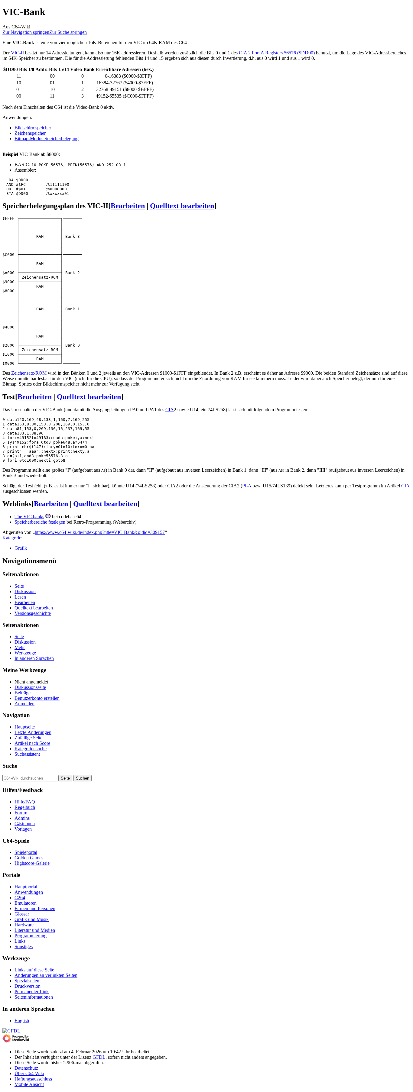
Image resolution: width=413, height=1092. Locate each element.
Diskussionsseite (30, 687)
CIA (169, 409)
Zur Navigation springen (25, 32)
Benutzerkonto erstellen (37, 698)
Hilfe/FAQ (25, 801)
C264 (20, 897)
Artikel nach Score (32, 743)
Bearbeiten (128, 206)
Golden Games (29, 857)
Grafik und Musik (32, 919)
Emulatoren (26, 903)
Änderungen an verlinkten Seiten (46, 975)
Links (20, 941)
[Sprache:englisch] (48, 516)
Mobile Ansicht (29, 1084)
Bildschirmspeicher (33, 127)
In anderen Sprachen (34, 658)
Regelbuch (25, 807)
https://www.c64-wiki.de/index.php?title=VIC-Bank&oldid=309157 (100, 532)
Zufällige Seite (28, 737)
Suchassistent (27, 754)
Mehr (20, 647)
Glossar (22, 913)
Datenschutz (26, 1068)
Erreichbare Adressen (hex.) (125, 69)
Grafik (21, 548)
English (22, 1020)
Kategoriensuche (31, 748)
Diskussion (25, 591)
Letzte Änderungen (33, 732)
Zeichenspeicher (30, 133)
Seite (19, 586)
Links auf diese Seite (34, 969)
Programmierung (31, 935)
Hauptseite (25, 726)
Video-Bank (82, 69)
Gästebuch (25, 823)
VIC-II (17, 52)
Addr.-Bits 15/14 (52, 69)
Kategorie (11, 537)
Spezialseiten (27, 980)
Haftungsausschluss (33, 1078)
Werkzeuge (25, 652)
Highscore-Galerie (32, 863)
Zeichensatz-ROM (29, 373)
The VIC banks (29, 516)
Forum (21, 812)
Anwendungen (29, 892)
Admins (22, 818)
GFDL (99, 1057)
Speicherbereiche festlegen (40, 522)
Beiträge (23, 692)
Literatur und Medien (35, 930)
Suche (9, 766)
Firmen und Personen (35, 908)
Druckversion (28, 986)
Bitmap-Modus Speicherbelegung (47, 138)
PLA (246, 485)
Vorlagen (23, 829)
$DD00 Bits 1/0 (18, 69)
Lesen (20, 596)
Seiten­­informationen (34, 997)
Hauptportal (26, 886)
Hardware (24, 924)
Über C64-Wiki (29, 1073)
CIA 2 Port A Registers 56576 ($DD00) (277, 52)
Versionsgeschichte (33, 613)
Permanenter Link (32, 991)
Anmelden (24, 703)
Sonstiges (24, 946)
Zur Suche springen (68, 32)
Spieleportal (26, 852)
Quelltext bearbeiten (182, 206)
